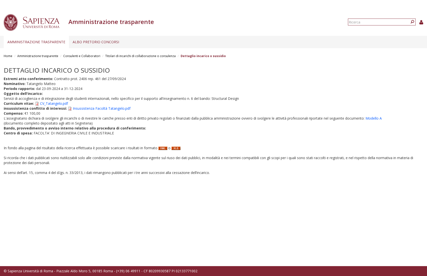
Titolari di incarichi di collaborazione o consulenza (140, 56)
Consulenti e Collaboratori (81, 56)
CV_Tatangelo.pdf (54, 103)
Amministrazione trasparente (36, 42)
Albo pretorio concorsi (96, 42)
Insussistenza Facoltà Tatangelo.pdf (101, 108)
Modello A (373, 118)
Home (8, 56)
